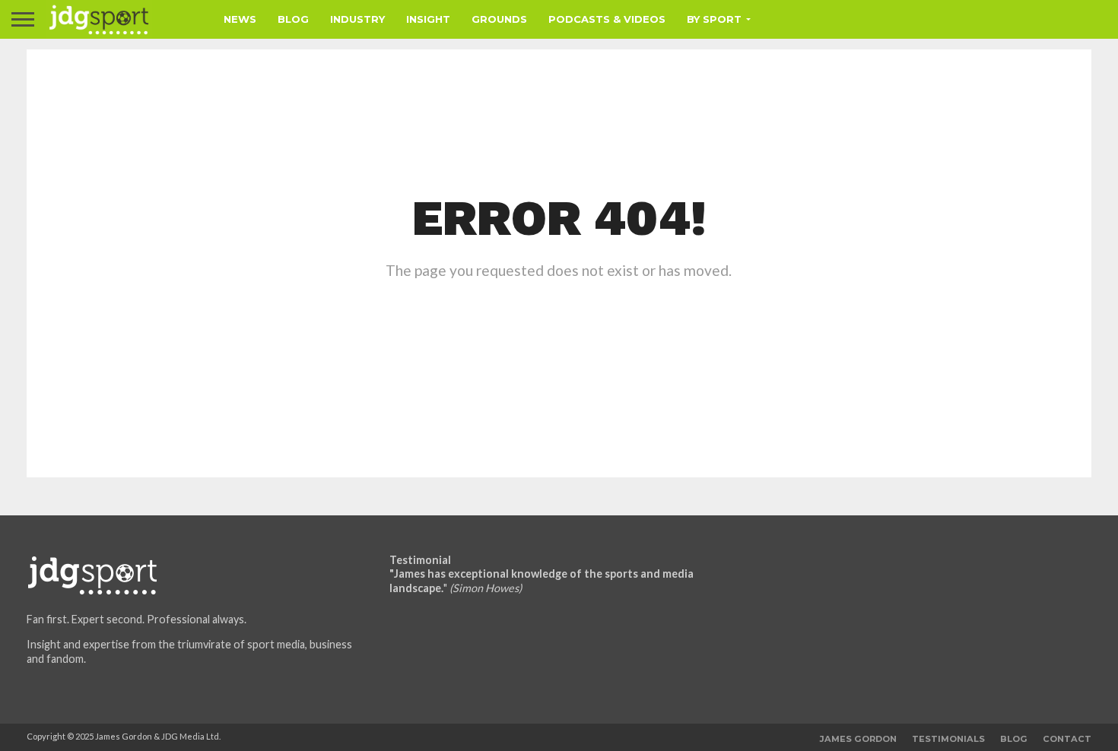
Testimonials (948, 739)
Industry (357, 19)
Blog (293, 19)
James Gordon (858, 739)
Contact (1067, 739)
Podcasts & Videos (606, 19)
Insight (428, 19)
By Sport (714, 19)
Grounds (499, 19)
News (240, 19)
